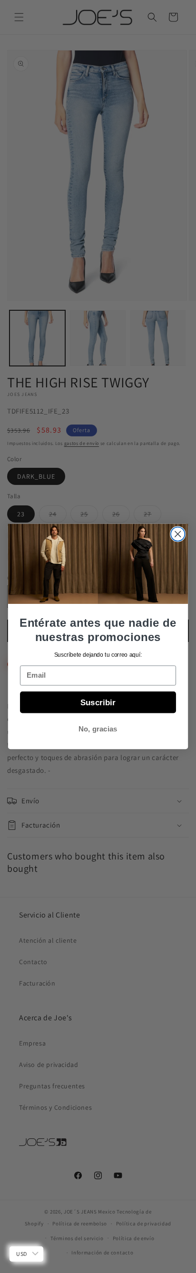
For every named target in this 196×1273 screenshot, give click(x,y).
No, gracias (98, 729)
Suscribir (97, 702)
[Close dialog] (178, 534)
